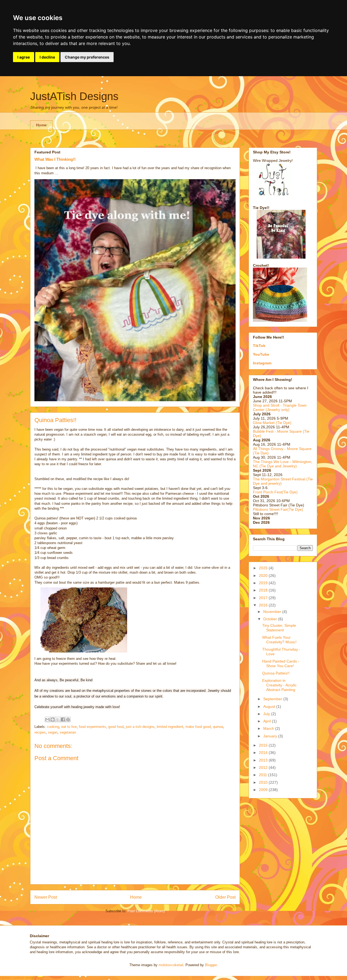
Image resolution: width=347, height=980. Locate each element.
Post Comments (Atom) (146, 911)
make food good (198, 727)
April (267, 721)
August (269, 706)
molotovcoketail (171, 965)
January (270, 736)
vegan (52, 732)
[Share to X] (57, 719)
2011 (263, 775)
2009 (264, 790)
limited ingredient (170, 727)
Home (41, 125)
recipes (40, 732)
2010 (264, 782)
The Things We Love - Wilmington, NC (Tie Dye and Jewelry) (282, 464)
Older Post (225, 897)
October (270, 619)
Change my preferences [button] (87, 57)
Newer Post (45, 897)
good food (116, 727)
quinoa (218, 727)
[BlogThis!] (52, 719)
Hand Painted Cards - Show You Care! (280, 663)
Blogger (211, 965)
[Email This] (47, 719)
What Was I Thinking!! (55, 159)
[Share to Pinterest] (68, 719)
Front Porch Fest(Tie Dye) (275, 492)
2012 (264, 767)
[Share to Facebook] (63, 719)
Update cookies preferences (22, 978)
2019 (264, 583)
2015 (264, 745)
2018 (264, 590)
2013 (264, 760)
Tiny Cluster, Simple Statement (279, 627)
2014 (264, 752)
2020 (264, 575)
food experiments (92, 727)
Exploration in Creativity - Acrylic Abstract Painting (279, 685)
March (269, 728)
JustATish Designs (74, 96)
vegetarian (68, 732)
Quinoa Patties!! (276, 673)
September (273, 699)
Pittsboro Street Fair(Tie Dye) (278, 509)
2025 (264, 568)
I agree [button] (23, 57)
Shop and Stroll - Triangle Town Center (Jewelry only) (280, 407)
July (267, 714)
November (272, 611)
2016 (264, 605)
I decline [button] (47, 57)
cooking (53, 727)
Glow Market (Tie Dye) (272, 422)
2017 (264, 598)
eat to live (69, 727)
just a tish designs (140, 727)
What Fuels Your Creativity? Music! (279, 639)
